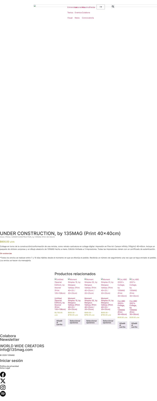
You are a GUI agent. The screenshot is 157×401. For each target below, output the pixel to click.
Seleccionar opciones (75, 322)
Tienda (90, 7)
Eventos (76, 12)
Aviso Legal (5, 368)
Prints (8, 237)
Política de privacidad (9, 366)
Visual (68, 18)
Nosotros (83, 7)
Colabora (83, 12)
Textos (68, 12)
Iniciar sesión (11, 360)
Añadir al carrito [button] (59, 323)
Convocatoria (83, 18)
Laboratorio (76, 7)
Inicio (2, 237)
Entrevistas (68, 7)
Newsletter (9, 339)
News (76, 18)
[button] (113, 6)
